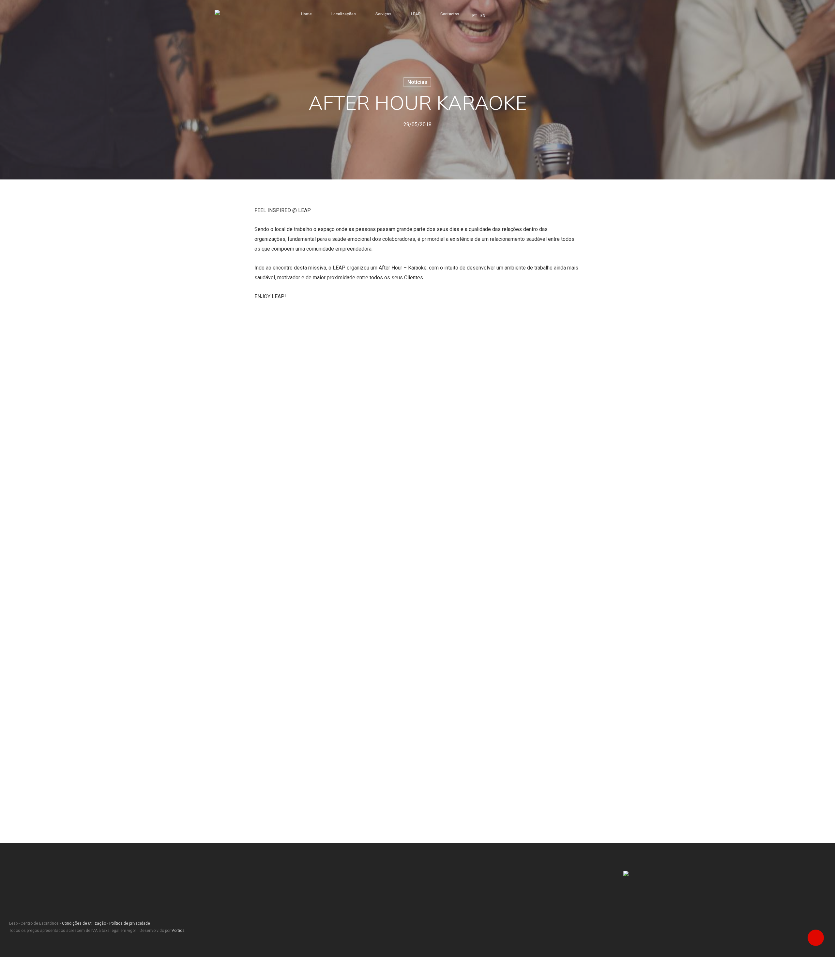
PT (474, 15)
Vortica (178, 930)
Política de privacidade (129, 923)
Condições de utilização (84, 923)
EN (482, 15)
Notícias (417, 82)
